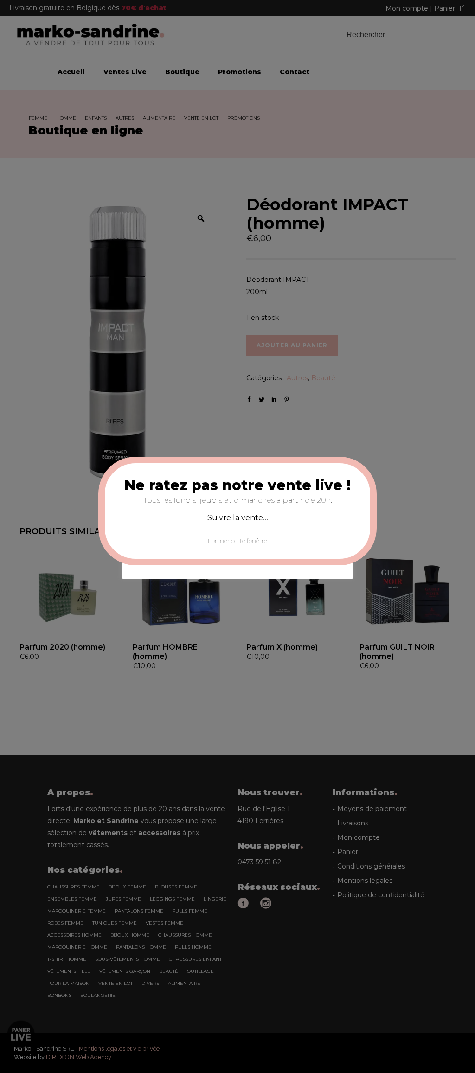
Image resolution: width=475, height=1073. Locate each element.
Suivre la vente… (237, 517)
